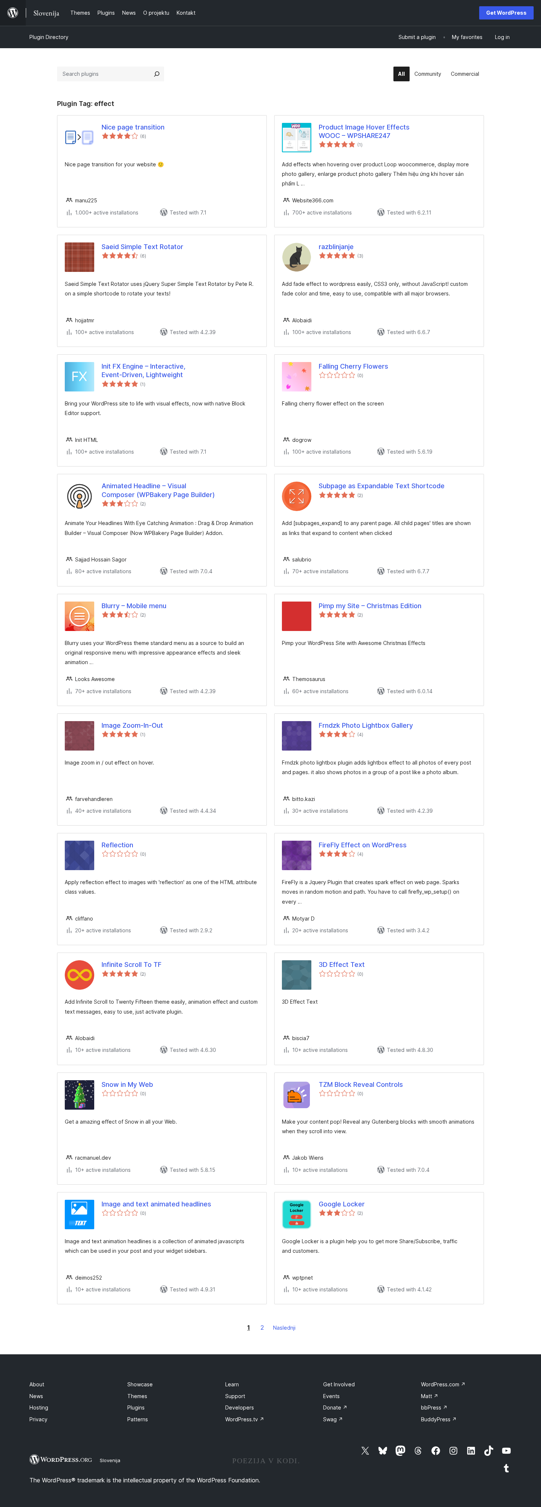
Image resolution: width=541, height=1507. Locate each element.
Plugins (136, 1407)
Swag (333, 1419)
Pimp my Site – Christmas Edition (370, 606)
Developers (239, 1407)
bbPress (434, 1407)
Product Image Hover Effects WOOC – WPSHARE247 (364, 131)
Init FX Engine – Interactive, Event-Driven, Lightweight (143, 370)
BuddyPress (439, 1419)
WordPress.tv (244, 1419)
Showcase (140, 1384)
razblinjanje (336, 247)
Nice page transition (133, 127)
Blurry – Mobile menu (134, 606)
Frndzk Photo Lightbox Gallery (366, 725)
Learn (232, 1384)
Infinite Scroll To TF (132, 964)
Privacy (38, 1419)
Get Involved (339, 1384)
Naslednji (284, 1328)
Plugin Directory (48, 37)
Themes (137, 1396)
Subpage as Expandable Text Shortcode (382, 486)
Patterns (137, 1419)
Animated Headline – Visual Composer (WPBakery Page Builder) (158, 490)
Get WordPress (506, 13)
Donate (335, 1407)
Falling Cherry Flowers (353, 366)
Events (331, 1396)
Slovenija (110, 1460)
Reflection (117, 845)
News (36, 1396)
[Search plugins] (156, 74)
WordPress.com (443, 1384)
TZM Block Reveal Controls (361, 1084)
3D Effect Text (342, 964)
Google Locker (342, 1204)
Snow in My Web (127, 1084)
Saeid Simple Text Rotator (142, 247)
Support (235, 1396)
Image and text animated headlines (156, 1204)
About (36, 1384)
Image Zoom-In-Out (132, 725)
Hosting (38, 1407)
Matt (429, 1396)
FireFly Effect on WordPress (363, 845)
